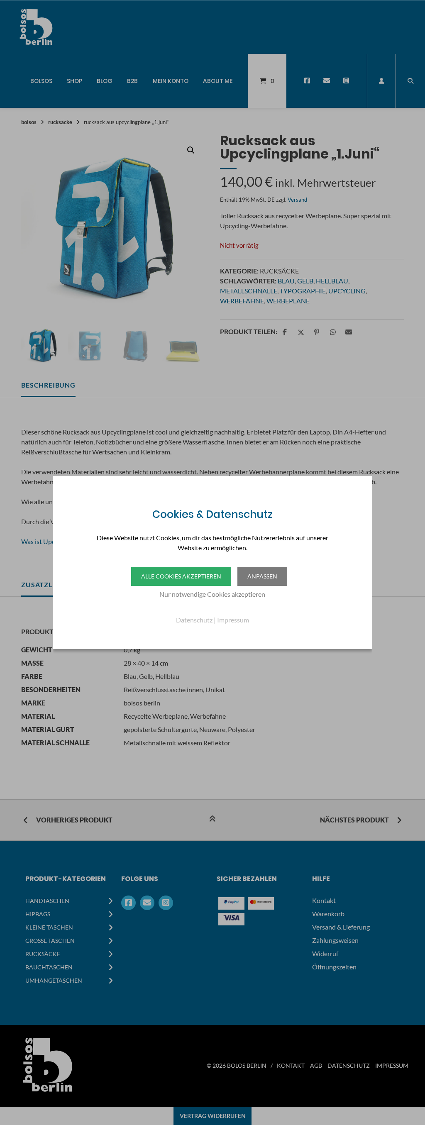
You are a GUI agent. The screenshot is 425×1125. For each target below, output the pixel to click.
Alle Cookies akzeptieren (181, 576)
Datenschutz (194, 620)
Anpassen (262, 576)
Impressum (233, 620)
